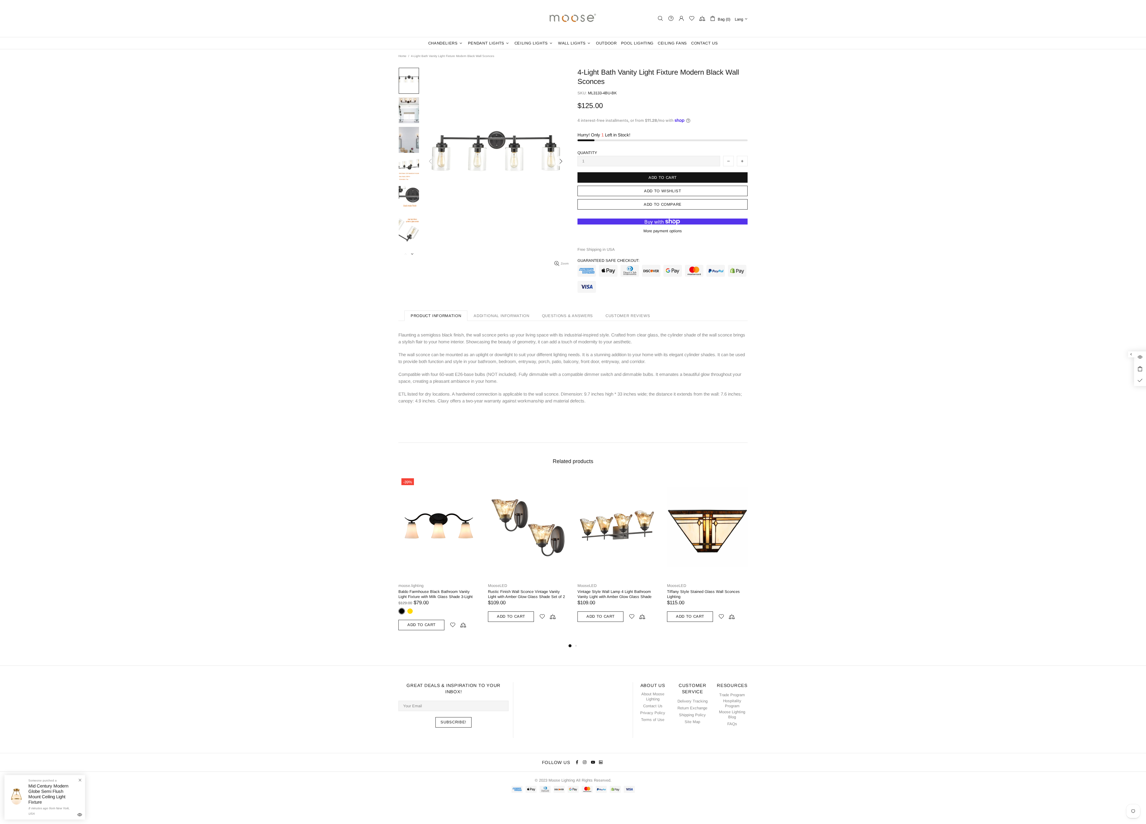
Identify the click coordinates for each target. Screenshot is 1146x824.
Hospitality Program (732, 703)
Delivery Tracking (692, 701)
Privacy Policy (652, 713)
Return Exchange (692, 708)
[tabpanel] (438, 558)
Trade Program (732, 695)
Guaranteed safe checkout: (608, 260)
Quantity (587, 152)
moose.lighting (573, 18)
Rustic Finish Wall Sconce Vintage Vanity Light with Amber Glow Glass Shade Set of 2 (526, 594)
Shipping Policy (692, 715)
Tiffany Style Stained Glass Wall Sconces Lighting (703, 594)
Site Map (692, 722)
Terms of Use (652, 719)
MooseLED (497, 585)
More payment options (662, 231)
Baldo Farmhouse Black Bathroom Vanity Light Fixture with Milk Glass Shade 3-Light (435, 594)
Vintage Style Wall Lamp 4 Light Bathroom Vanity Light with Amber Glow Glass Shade (614, 594)
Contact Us (653, 706)
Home (402, 56)
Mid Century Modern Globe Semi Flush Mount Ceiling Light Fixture (48, 794)
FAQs (732, 724)
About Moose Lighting (652, 696)
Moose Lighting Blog (732, 714)
